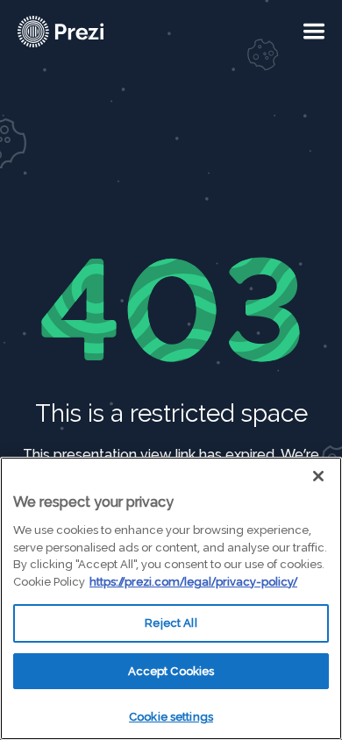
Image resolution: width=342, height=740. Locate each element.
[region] (171, 598)
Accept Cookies (171, 671)
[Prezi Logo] (83, 31)
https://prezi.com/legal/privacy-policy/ (193, 581)
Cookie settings (171, 716)
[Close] (318, 476)
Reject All (170, 623)
